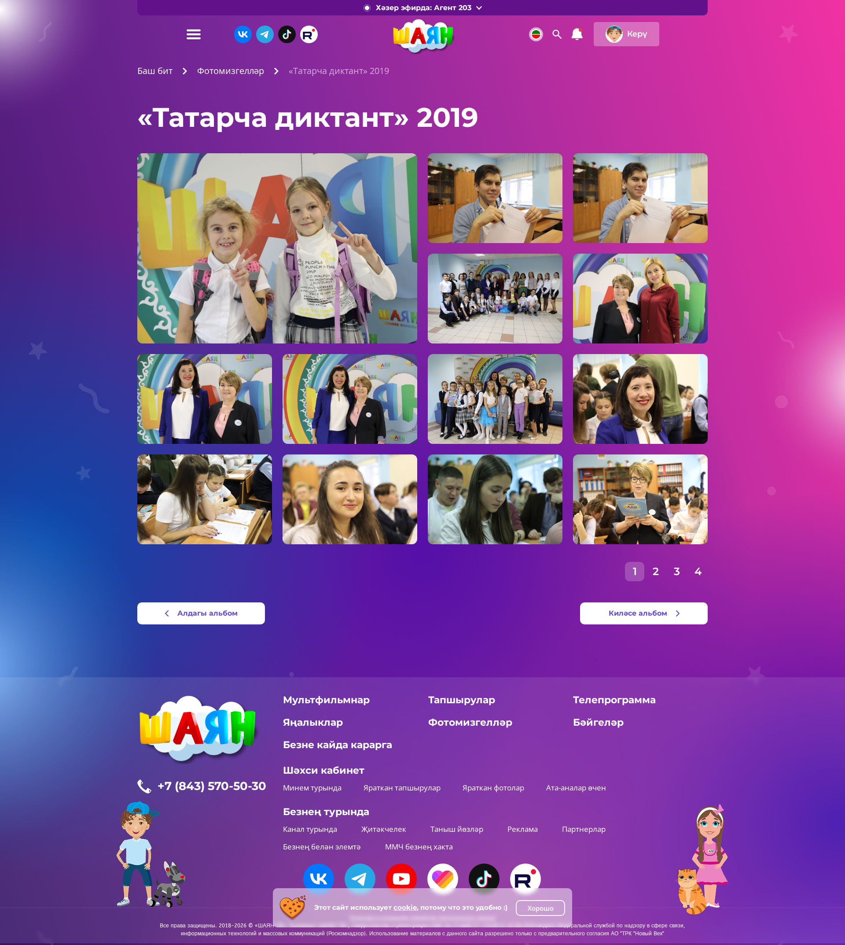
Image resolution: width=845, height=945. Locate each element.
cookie (405, 907)
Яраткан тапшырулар (402, 788)
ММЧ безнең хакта (419, 847)
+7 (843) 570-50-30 (212, 786)
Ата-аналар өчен (576, 788)
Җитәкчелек (383, 829)
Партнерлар (584, 829)
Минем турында (312, 788)
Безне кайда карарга (337, 745)
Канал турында (310, 829)
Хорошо (541, 908)
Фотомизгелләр (470, 722)
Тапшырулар (461, 700)
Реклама (522, 829)
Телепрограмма (614, 700)
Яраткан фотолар (493, 788)
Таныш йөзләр (456, 829)
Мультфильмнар (326, 700)
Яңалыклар (313, 722)
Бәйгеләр (598, 722)
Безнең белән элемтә (322, 847)
